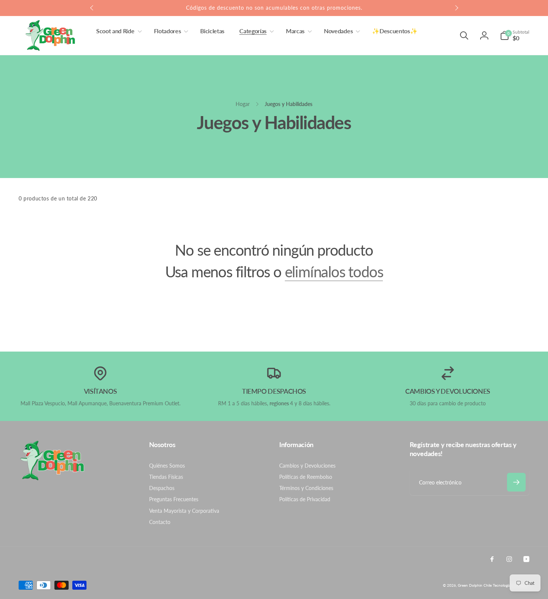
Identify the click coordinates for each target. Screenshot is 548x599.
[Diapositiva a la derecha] (456, 8)
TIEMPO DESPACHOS (274, 391)
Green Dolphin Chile (475, 585)
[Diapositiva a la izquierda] (92, 8)
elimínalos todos (334, 272)
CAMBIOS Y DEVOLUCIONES (447, 391)
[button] (118, 31)
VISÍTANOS (100, 391)
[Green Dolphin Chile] (52, 478)
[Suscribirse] (516, 482)
